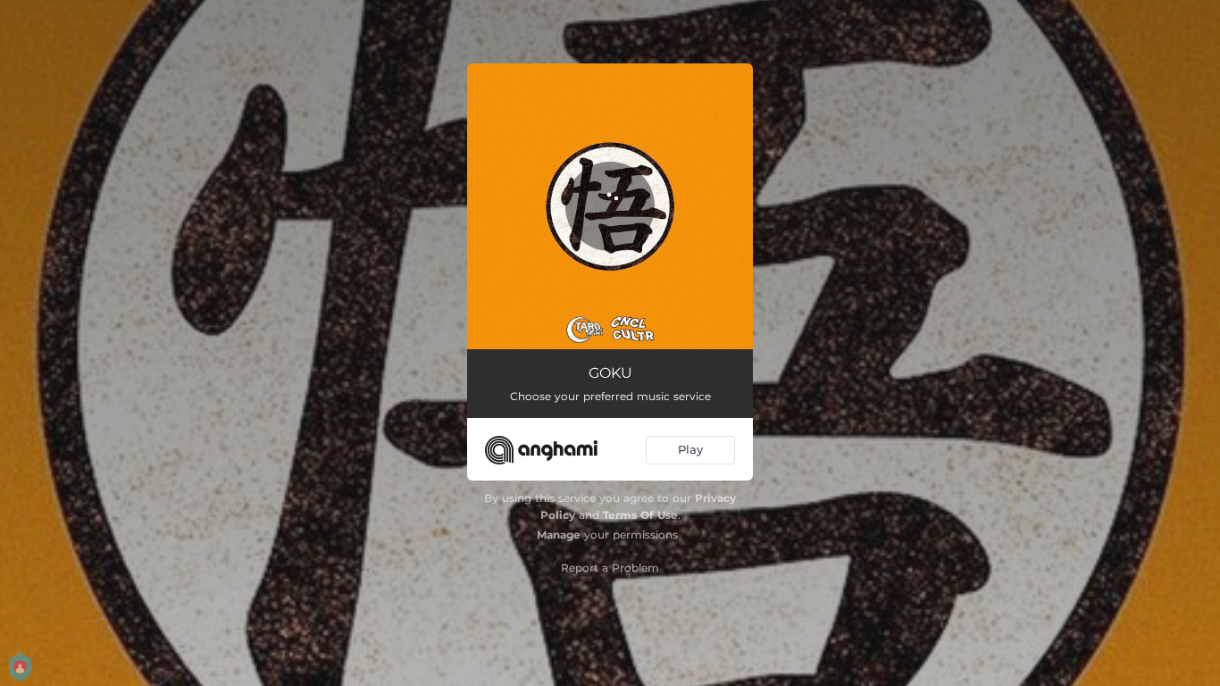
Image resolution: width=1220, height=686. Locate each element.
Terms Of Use (640, 515)
